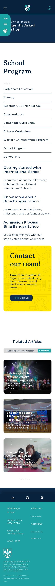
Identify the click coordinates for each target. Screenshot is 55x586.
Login (5, 18)
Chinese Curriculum (17, 131)
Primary (9, 97)
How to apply (36, 516)
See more (25, 479)
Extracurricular (14, 114)
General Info (12, 156)
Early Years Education (18, 89)
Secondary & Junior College (22, 106)
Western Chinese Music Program (26, 139)
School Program (20, 21)
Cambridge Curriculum (19, 122)
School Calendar (37, 532)
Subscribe (44, 351)
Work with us (36, 538)
